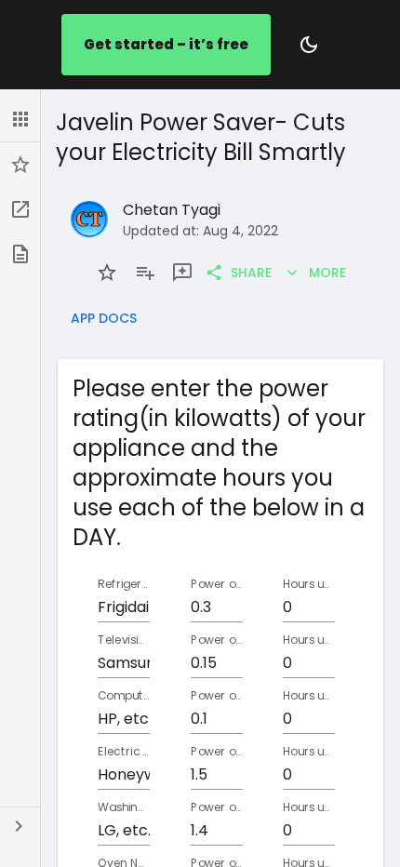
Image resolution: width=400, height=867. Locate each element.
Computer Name (124, 695)
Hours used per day (309, 584)
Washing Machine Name (124, 807)
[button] (20, 119)
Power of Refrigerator (217, 584)
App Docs (104, 318)
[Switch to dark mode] (308, 44)
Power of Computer (217, 695)
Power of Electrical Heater (217, 751)
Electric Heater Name (124, 751)
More (327, 272)
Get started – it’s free (166, 44)
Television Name (124, 639)
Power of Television (217, 639)
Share (251, 272)
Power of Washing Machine (217, 807)
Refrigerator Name (124, 584)
